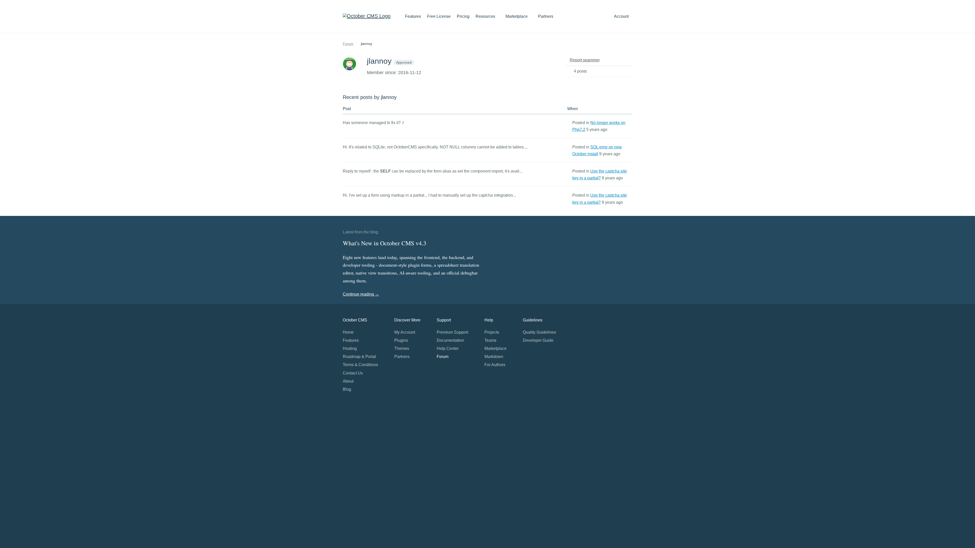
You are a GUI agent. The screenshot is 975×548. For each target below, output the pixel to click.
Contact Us (353, 373)
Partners (545, 16)
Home (348, 332)
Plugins (401, 340)
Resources (486, 16)
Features (413, 16)
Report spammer (585, 60)
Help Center (448, 348)
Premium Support (452, 332)
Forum (348, 44)
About (348, 381)
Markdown (493, 356)
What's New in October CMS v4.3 (384, 243)
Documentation (450, 340)
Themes (401, 348)
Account (622, 16)
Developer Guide (538, 340)
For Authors (494, 365)
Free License (439, 16)
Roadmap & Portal (359, 356)
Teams (490, 340)
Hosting (350, 348)
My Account (404, 332)
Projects (491, 332)
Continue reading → (361, 294)
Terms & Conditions (360, 365)
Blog (347, 389)
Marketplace (517, 16)
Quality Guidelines (539, 332)
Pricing (463, 16)
